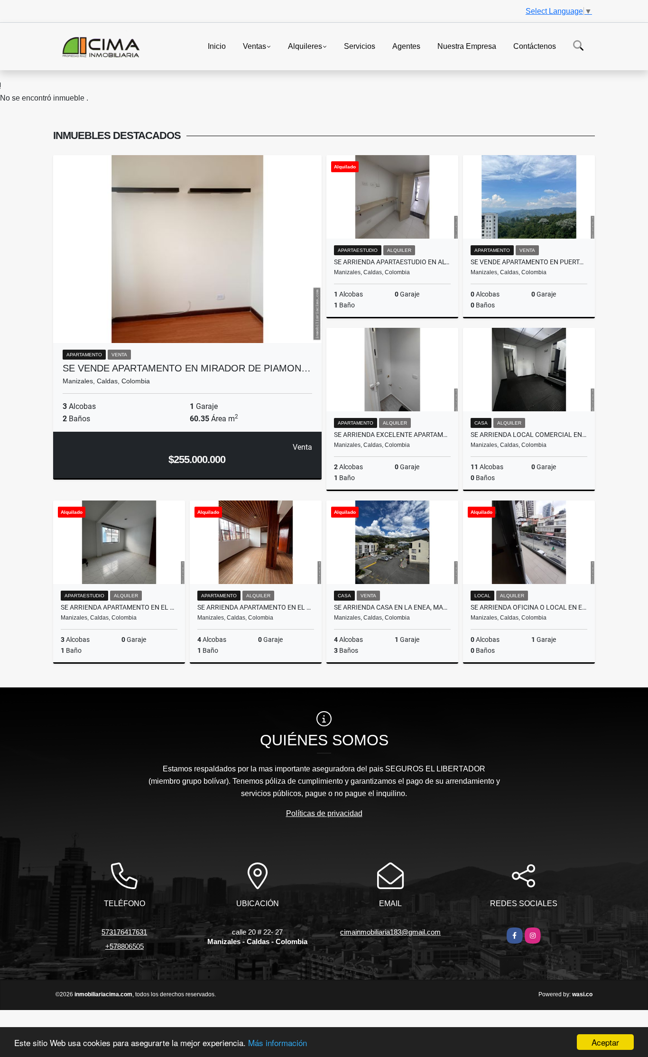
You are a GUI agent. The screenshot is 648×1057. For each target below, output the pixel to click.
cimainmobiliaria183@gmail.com (390, 932)
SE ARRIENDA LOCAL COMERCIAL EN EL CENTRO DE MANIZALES (529, 434)
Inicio (217, 46)
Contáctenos (534, 46)
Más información (277, 1042)
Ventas (254, 46)
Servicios (359, 46)
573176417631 (124, 932)
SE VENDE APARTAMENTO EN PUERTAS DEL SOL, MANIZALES (529, 262)
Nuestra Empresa (466, 46)
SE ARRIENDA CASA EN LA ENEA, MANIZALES (392, 607)
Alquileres (305, 46)
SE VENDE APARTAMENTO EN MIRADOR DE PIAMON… (187, 368)
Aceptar (605, 1042)
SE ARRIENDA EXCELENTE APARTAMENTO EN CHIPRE (392, 434)
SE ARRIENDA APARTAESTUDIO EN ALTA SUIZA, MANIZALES (392, 262)
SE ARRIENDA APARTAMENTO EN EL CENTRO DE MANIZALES (119, 607)
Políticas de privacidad (324, 813)
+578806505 (124, 946)
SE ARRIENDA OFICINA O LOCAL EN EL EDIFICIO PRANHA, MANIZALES (529, 607)
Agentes (406, 46)
